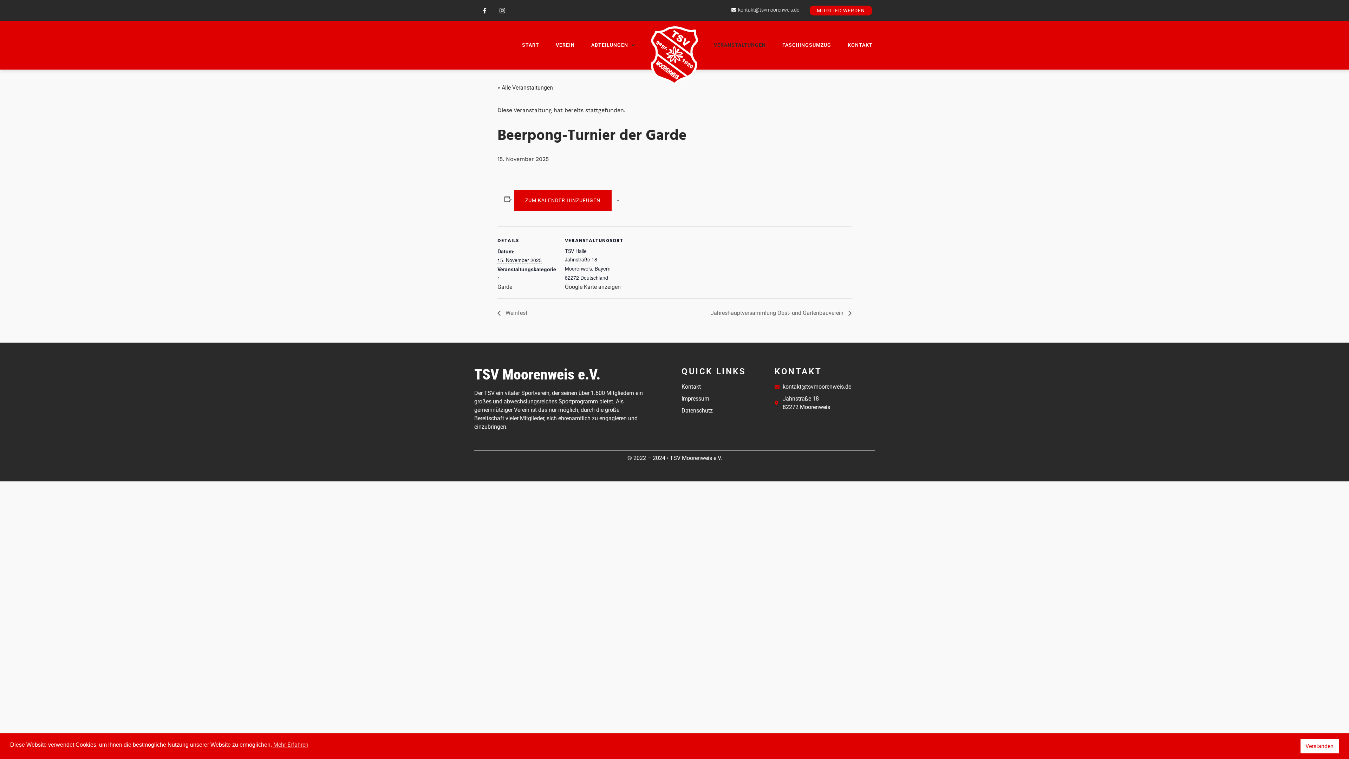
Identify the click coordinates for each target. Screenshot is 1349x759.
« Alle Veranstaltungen (525, 87)
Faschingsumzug (806, 45)
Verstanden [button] (1319, 746)
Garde (504, 287)
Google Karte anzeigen (593, 287)
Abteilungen (609, 45)
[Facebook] (485, 10)
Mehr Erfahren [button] (290, 744)
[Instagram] (502, 10)
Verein (565, 45)
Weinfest (515, 313)
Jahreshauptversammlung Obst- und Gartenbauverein (778, 313)
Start (530, 45)
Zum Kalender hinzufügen (562, 200)
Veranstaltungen (740, 45)
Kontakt (860, 45)
